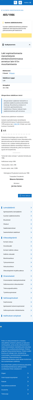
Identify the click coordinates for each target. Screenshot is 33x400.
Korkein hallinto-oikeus (10, 250)
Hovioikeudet (7, 246)
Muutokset (6, 220)
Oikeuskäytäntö (10, 238)
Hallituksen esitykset (12, 316)
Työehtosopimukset (9, 292)
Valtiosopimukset (10, 298)
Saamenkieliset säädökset (11, 232)
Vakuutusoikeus (8, 266)
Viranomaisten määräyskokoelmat (14, 280)
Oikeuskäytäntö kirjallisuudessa (13, 271)
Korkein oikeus (8, 242)
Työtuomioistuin (8, 262)
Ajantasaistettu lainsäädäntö (12, 212)
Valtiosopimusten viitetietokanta (13, 310)
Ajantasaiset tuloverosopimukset (13, 306)
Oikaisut (6, 224)
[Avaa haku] (15, 2)
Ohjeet (3, 373)
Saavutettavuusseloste (8, 386)
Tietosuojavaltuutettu (10, 288)
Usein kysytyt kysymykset (9, 377)
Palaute (3, 381)
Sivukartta (4, 390)
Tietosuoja (4, 394)
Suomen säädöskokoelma (13, 10)
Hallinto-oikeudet (8, 254)
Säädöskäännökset (9, 228)
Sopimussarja (7, 302)
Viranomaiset (8, 276)
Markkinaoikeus (8, 258)
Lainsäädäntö (9, 207)
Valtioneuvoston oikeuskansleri (13, 284)
